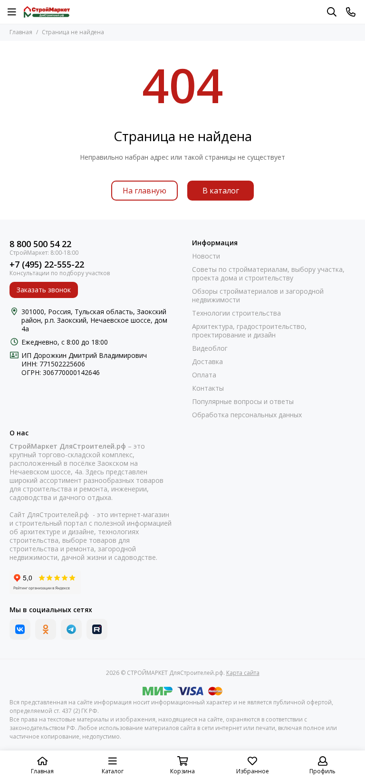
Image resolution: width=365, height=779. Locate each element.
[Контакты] (350, 12)
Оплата (204, 375)
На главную (144, 190)
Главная (21, 32)
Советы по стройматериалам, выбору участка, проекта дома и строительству (268, 273)
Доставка (207, 361)
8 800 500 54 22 (40, 244)
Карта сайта (242, 673)
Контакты (208, 388)
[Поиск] (331, 12)
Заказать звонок (44, 289)
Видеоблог (210, 348)
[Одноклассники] (45, 629)
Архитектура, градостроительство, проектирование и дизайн (249, 330)
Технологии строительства (236, 313)
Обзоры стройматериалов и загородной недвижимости (258, 295)
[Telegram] (71, 629)
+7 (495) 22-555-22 (47, 264)
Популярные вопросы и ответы (243, 401)
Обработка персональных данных (247, 415)
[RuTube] (96, 629)
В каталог (220, 190)
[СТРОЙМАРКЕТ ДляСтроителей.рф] (47, 12)
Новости (206, 256)
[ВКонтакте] (20, 629)
